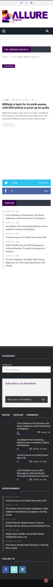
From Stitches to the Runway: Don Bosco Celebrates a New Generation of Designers (26, 37)
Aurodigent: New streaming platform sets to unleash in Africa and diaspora (33, 442)
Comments (32, 414)
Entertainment (9, 66)
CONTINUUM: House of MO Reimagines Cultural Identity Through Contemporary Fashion (33, 473)
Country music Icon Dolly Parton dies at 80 (32, 456)
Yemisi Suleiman (27, 432)
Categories (6, 364)
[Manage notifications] (46, 580)
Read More (8, 125)
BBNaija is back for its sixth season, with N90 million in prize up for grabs (25, 105)
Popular (18, 414)
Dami (7, 100)
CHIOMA (23, 449)
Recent (6, 414)
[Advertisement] (26, 153)
